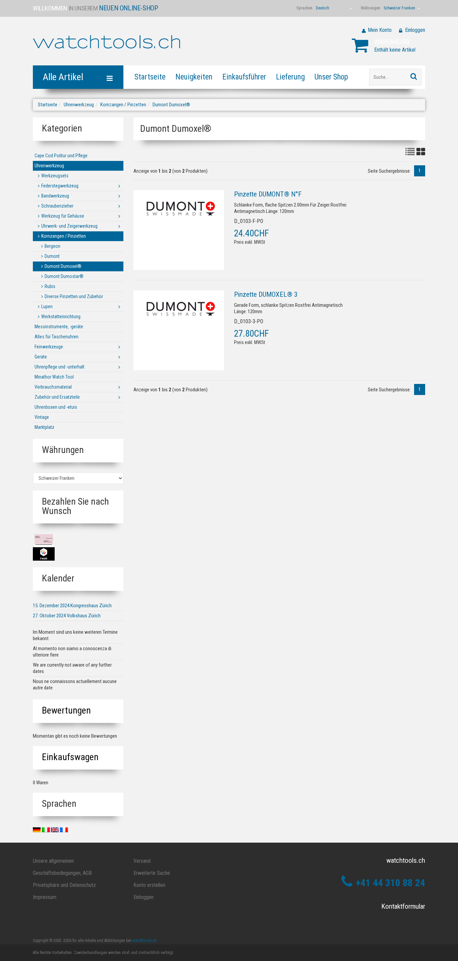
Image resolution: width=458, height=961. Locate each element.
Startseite (150, 76)
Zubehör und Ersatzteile (57, 397)
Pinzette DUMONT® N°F (268, 194)
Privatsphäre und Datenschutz (64, 885)
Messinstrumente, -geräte (59, 326)
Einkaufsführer (244, 76)
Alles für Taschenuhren (56, 336)
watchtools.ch (144, 940)
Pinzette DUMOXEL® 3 (265, 294)
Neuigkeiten (194, 76)
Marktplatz (44, 427)
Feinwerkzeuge (49, 346)
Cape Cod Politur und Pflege (61, 155)
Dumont (52, 256)
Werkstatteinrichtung (60, 316)
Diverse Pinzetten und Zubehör (74, 296)
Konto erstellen (149, 885)
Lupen (47, 306)
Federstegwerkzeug (59, 185)
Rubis (50, 286)
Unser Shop (331, 76)
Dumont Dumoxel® (171, 105)
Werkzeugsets (54, 175)
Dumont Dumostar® (64, 276)
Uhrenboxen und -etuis (56, 407)
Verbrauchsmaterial (53, 387)
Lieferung (290, 76)
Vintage (42, 417)
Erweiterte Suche (151, 873)
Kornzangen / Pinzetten (123, 105)
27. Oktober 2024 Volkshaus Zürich (67, 616)
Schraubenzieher (57, 206)
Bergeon (52, 246)
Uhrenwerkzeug (79, 105)
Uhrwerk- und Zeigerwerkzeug (69, 226)
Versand (142, 861)
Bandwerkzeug (55, 196)
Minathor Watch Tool (54, 377)
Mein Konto (380, 30)
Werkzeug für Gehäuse (62, 216)
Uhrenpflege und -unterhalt (59, 367)
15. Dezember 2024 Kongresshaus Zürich (72, 606)
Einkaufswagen (70, 756)
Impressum (44, 897)
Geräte (41, 356)
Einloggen (415, 30)
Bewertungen (66, 710)
